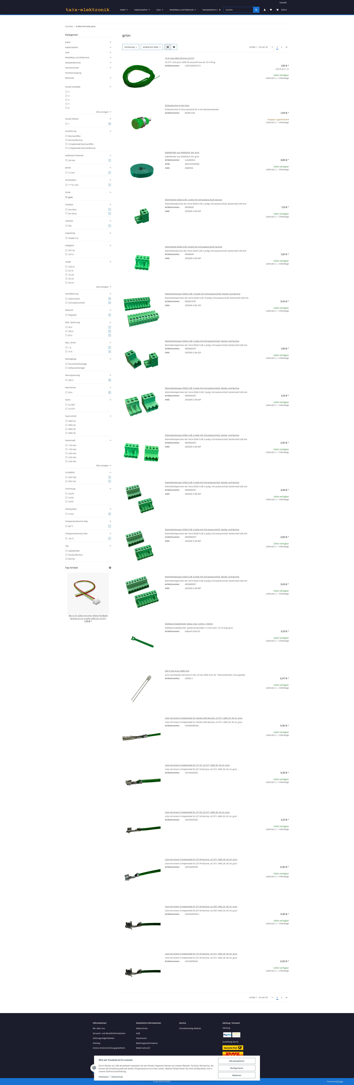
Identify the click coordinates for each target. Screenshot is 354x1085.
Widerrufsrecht (143, 1048)
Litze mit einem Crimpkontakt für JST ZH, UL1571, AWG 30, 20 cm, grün (197, 812)
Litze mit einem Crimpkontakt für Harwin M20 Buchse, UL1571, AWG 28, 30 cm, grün (203, 718)
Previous (72, 599)
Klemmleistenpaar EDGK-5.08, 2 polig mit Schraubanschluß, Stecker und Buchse (202, 341)
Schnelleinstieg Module (190, 1028)
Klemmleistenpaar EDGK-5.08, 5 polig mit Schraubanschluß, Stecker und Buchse (202, 482)
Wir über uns (99, 1028)
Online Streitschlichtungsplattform (109, 1048)
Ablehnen (236, 1075)
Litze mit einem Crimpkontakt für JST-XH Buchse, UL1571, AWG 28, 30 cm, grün (201, 953)
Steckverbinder (72, 67)
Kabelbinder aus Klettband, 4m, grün (182, 152)
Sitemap (96, 1043)
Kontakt (283, 2)
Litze (67, 52)
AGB (138, 1033)
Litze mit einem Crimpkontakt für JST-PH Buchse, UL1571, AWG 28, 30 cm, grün (201, 859)
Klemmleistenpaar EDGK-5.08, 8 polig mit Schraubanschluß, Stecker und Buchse (202, 576)
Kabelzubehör (71, 47)
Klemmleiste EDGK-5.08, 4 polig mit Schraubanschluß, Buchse (193, 246)
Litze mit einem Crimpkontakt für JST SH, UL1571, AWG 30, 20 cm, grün (197, 765)
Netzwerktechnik (73, 62)
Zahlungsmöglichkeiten (103, 1038)
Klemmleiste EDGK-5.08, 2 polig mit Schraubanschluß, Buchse (193, 199)
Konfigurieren (236, 1068)
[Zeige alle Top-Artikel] (110, 567)
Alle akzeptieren (236, 1061)
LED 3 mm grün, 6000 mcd (177, 671)
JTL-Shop (339, 1081)
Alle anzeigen (102, 112)
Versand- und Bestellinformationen (109, 1033)
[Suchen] (256, 10)
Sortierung (129, 47)
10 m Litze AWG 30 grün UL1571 (179, 58)
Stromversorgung (73, 73)
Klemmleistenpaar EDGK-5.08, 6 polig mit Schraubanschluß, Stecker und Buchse (202, 529)
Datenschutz (117, 1076)
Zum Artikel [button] (269, 87)
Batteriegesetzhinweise (147, 1043)
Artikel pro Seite (150, 47)
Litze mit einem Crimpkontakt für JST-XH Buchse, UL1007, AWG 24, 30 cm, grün (201, 906)
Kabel (67, 42)
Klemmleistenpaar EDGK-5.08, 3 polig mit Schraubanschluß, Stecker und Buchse (202, 388)
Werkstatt (69, 78)
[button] (265, 9)
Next (104, 599)
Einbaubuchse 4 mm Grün (177, 105)
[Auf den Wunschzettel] (156, 61)
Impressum (104, 1076)
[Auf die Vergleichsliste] (149, 61)
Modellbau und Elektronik (77, 57)
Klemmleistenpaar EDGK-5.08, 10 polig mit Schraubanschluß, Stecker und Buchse (202, 294)
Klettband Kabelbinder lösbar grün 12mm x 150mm (189, 624)
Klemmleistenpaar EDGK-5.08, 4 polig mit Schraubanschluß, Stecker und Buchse (202, 435)
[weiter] (286, 47)
